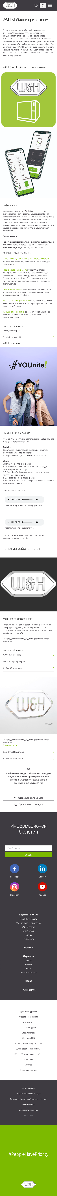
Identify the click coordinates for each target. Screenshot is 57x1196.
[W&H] (10, 5)
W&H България (28, 927)
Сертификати (28, 939)
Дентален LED (28, 1038)
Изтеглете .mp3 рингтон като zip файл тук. (23, 505)
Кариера (28, 947)
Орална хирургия (28, 1027)
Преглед (28, 960)
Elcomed (28, 1064)
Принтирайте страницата (31, 804)
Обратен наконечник (28, 1016)
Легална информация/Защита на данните (28, 1099)
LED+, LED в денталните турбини (28, 1054)
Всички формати (10, 745)
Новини (28, 964)
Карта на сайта (28, 1088)
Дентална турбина (28, 1011)
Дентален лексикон (28, 972)
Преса (28, 981)
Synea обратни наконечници (28, 1048)
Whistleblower (28, 1104)
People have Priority (28, 919)
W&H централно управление (28, 923)
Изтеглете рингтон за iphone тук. (19, 528)
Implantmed (28, 1059)
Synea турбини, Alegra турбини (28, 1043)
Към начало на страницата (30, 797)
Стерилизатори (28, 1032)
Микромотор (28, 1022)
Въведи (28, 855)
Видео (28, 968)
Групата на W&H (28, 914)
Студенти (28, 956)
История (28, 935)
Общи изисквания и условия (28, 1093)
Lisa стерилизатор (28, 1070)
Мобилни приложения (28, 1110)
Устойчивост (28, 931)
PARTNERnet (28, 989)
